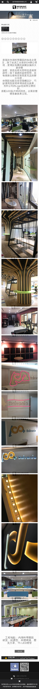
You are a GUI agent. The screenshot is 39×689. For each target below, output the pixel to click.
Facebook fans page (14, 667)
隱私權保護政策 (31, 686)
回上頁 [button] (20, 651)
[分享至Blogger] (21, 39)
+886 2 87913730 (21, 676)
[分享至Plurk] (8, 39)
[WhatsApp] (16, 39)
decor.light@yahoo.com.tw (21, 678)
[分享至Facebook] (2, 39)
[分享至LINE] (10, 39)
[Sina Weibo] (19, 39)
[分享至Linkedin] (13, 39)
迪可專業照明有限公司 (19, 7)
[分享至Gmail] (24, 39)
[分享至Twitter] (5, 39)
